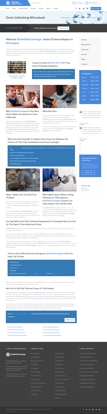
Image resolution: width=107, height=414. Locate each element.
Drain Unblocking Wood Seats (51, 330)
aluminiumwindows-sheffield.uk (88, 361)
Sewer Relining (59, 383)
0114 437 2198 (80, 3)
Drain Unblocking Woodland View (52, 335)
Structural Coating (36, 390)
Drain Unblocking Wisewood (51, 327)
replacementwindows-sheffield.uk (89, 372)
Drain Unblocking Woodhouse (51, 332)
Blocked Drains (59, 357)
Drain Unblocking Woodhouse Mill (17, 335)
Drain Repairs (34, 368)
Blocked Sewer (59, 361)
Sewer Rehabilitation (61, 394)
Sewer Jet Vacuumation (62, 379)
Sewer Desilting (59, 372)
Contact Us (69, 320)
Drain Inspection (35, 357)
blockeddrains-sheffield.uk (87, 387)
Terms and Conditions (37, 409)
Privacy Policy (47, 409)
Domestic (84, 54)
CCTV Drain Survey (36, 375)
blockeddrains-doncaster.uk (87, 379)
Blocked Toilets (59, 368)
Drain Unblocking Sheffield (15, 327)
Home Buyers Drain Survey (38, 383)
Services (33, 8)
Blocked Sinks (59, 364)
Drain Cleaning (35, 353)
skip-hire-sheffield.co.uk (86, 357)
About (14, 8)
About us (84, 39)
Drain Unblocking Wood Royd (16, 330)
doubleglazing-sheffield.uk (87, 364)
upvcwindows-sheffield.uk (87, 368)
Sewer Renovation (60, 390)
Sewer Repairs (59, 387)
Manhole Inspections (36, 387)
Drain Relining (34, 364)
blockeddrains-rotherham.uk (87, 383)
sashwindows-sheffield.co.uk (88, 353)
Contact (55, 8)
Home (7, 8)
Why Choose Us (23, 8)
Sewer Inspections (60, 375)
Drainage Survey (35, 379)
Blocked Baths (59, 353)
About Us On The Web (11, 411)
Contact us (84, 64)
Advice (48, 8)
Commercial (84, 49)
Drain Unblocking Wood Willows (16, 332)
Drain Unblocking (35, 372)
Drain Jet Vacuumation (37, 361)
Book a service (96, 8)
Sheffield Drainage (18, 354)
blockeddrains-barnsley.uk (87, 375)
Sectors (41, 8)
